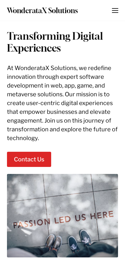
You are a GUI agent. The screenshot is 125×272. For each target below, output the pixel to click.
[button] (115, 10)
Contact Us (29, 159)
